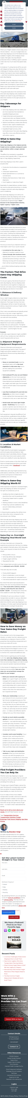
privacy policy (8, 899)
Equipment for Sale (14, 1077)
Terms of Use (23, 1096)
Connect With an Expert (14, 1019)
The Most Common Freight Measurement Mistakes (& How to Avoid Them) (13, 978)
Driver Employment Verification (14, 1069)
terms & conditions (14, 897)
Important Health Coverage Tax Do (13, 1066)
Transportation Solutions (8, 817)
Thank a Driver (14, 1060)
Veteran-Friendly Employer (14, 1058)
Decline (14, 28)
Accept (14, 24)
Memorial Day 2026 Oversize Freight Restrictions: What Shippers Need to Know (14, 972)
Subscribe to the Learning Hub (14, 1079)
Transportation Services (11, 815)
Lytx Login (14, 1090)
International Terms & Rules (14, 1075)
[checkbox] (14, 888)
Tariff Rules (14, 1073)
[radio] (14, 884)
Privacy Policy (18, 20)
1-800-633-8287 (14, 1042)
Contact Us (14, 1046)
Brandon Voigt (15, 832)
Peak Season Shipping (14, 819)
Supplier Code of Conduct (14, 1062)
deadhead (16, 465)
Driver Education (14, 1064)
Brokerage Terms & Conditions (14, 1071)
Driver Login (14, 1089)
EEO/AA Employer (14, 1056)
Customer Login (14, 1087)
